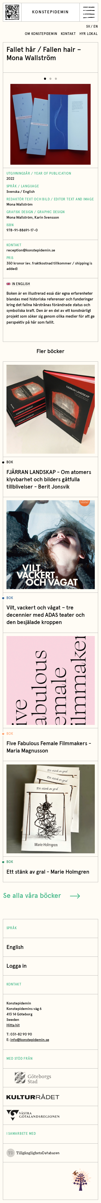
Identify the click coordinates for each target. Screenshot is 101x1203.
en (95, 26)
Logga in (16, 966)
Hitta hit (13, 1025)
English (15, 947)
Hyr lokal (89, 34)
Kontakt (68, 34)
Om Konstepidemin (41, 34)
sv (88, 26)
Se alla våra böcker (32, 895)
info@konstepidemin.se (29, 1040)
